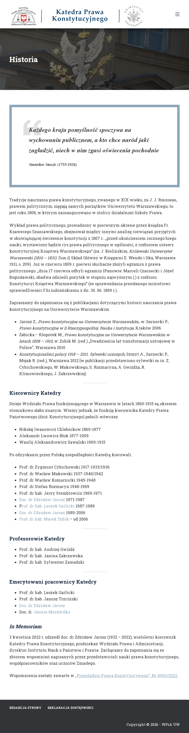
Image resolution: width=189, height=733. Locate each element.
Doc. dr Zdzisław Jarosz (42, 499)
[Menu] (177, 14)
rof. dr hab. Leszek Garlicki (48, 505)
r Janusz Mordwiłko (50, 611)
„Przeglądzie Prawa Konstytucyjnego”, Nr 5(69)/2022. (126, 675)
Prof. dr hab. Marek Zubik (44, 519)
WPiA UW (171, 724)
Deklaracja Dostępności (70, 708)
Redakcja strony (25, 708)
